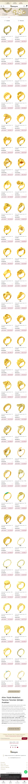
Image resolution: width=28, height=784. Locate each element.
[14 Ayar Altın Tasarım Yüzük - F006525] (7, 474)
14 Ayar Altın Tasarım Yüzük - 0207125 (21, 681)
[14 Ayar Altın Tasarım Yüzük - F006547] (7, 407)
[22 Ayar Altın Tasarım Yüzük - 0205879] (7, 251)
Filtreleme (22, 20)
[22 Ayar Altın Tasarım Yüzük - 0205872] (7, 318)
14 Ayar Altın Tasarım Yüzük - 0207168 (7, 569)
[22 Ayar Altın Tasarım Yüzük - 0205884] (7, 207)
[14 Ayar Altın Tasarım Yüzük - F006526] (21, 451)
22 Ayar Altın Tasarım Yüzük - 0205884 (7, 214)
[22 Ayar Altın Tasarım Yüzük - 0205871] (21, 318)
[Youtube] (17, 747)
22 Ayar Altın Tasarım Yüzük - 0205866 (21, 369)
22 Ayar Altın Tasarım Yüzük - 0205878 (21, 258)
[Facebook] (10, 747)
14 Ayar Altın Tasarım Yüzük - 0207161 (21, 614)
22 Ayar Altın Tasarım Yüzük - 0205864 (21, 392)
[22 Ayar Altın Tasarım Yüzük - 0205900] (21, 74)
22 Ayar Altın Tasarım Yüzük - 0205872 (7, 325)
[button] (6, 34)
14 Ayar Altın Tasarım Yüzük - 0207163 (7, 614)
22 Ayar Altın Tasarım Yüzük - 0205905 (7, 58)
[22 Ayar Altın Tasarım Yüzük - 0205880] (21, 229)
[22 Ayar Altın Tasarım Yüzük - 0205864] (21, 385)
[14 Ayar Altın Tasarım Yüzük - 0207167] (21, 563)
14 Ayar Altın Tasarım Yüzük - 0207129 (21, 658)
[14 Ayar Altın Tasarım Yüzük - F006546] (21, 407)
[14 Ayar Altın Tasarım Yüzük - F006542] (7, 451)
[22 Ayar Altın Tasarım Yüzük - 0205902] (21, 51)
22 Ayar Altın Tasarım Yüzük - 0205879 (7, 258)
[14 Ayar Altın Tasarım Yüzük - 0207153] (7, 652)
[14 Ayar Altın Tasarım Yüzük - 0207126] (7, 674)
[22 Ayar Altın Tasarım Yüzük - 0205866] (21, 363)
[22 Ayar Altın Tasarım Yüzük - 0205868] (7, 363)
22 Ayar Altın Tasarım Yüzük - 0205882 (21, 214)
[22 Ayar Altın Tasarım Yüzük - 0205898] (7, 96)
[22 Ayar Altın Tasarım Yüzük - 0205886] (7, 185)
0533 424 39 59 (14, 743)
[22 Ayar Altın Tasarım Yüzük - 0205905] (7, 51)
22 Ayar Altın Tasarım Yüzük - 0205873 (21, 303)
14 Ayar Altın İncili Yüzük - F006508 (21, 480)
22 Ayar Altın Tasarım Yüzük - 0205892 (7, 147)
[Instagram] (15, 747)
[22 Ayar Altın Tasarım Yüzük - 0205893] (21, 118)
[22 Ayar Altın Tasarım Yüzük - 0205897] (21, 96)
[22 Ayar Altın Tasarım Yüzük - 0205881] (7, 229)
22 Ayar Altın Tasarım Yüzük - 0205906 (21, 36)
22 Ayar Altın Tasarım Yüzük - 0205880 (21, 236)
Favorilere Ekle (12, 39)
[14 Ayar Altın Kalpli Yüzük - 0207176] (21, 540)
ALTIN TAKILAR (8, 3)
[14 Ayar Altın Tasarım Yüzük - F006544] (7, 429)
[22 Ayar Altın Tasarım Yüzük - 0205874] (7, 296)
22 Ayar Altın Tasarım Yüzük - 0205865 (7, 392)
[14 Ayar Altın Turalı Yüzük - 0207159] (7, 629)
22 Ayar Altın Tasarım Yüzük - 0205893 (21, 125)
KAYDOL (24, 738)
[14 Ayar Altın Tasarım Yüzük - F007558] (7, 29)
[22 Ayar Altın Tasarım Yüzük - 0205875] (21, 274)
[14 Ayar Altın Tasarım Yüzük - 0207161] (21, 607)
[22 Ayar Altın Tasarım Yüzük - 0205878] (21, 251)
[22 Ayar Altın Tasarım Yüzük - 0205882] (21, 207)
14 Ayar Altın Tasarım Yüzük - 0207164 (21, 592)
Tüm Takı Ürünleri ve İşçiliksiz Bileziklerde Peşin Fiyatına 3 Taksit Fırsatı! (14, 0)
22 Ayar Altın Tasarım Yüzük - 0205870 (7, 347)
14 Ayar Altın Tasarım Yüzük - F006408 (7, 525)
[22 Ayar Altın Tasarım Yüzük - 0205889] (7, 162)
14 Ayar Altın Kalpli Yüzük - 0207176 (21, 547)
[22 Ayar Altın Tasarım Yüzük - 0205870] (7, 340)
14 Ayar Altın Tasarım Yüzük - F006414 (7, 503)
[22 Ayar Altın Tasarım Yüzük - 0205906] (21, 29)
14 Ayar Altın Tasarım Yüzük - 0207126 (7, 681)
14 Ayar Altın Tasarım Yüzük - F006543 (21, 436)
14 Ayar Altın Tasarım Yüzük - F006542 (7, 458)
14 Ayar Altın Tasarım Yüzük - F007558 (7, 36)
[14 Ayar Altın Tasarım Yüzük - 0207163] (7, 607)
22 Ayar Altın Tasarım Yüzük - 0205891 (21, 147)
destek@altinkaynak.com (15, 757)
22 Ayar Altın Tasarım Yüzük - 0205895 (7, 125)
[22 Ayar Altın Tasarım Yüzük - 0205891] (21, 140)
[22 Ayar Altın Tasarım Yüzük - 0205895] (7, 118)
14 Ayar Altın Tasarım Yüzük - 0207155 (21, 636)
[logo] (14, 752)
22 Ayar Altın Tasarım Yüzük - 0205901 (7, 80)
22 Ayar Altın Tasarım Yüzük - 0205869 (21, 347)
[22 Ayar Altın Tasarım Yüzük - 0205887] (21, 162)
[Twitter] (13, 747)
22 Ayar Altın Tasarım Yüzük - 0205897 (21, 103)
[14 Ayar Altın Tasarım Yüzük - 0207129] (21, 652)
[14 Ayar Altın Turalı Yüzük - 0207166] (7, 585)
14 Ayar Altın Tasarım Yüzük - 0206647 (21, 525)
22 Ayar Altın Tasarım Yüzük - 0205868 (7, 369)
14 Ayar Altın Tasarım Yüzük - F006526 (21, 458)
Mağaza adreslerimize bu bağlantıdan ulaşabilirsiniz (15, 755)
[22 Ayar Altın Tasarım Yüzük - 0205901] (7, 74)
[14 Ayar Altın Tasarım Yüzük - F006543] (21, 429)
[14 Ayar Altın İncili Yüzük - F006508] (21, 474)
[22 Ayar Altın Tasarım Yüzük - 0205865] (7, 385)
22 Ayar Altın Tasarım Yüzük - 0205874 (7, 303)
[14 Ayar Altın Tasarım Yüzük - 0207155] (21, 629)
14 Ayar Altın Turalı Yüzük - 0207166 (7, 592)
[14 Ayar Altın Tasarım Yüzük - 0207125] (21, 674)
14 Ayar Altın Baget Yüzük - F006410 (21, 503)
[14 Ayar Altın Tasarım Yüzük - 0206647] (21, 518)
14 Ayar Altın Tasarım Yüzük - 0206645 (7, 547)
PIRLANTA (21, 3)
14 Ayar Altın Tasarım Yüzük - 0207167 (21, 569)
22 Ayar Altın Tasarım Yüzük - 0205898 (7, 103)
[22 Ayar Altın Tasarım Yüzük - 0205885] (21, 185)
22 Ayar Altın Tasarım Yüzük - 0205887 (21, 169)
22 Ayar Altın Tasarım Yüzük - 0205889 (7, 169)
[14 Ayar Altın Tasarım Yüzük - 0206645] (7, 540)
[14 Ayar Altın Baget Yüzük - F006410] (21, 496)
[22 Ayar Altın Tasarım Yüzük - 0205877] (7, 274)
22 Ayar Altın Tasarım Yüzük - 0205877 (7, 280)
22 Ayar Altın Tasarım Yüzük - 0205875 (21, 280)
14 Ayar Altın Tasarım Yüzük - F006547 (7, 414)
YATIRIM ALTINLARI (15, 3)
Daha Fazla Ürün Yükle (14, 691)
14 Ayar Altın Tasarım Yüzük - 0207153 (7, 658)
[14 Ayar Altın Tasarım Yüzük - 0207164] (21, 585)
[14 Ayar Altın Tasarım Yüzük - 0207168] (7, 563)
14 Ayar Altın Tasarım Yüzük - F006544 (7, 436)
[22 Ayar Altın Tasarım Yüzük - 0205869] (21, 340)
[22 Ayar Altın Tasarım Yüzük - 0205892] (7, 140)
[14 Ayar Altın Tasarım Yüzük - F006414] (7, 496)
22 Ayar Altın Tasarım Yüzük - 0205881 (7, 236)
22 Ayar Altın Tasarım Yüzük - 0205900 (21, 80)
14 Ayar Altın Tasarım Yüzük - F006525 (7, 480)
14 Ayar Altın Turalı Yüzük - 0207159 (7, 636)
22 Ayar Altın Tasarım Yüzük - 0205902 (21, 58)
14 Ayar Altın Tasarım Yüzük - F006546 (21, 414)
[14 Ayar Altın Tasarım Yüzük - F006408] (7, 518)
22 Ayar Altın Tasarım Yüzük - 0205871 (21, 325)
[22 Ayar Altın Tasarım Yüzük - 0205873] (21, 296)
